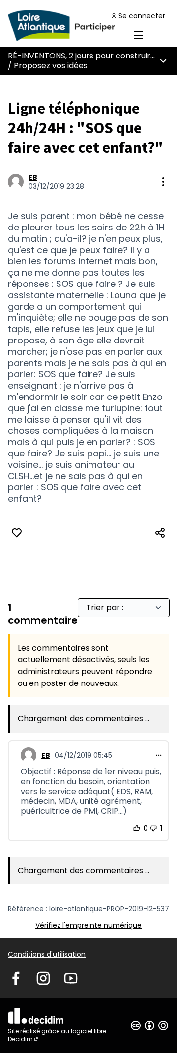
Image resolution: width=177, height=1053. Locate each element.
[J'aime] (17, 532)
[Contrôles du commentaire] (158, 755)
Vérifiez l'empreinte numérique (88, 925)
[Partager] (160, 532)
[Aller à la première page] (67, 25)
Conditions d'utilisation (47, 954)
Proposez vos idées (51, 65)
